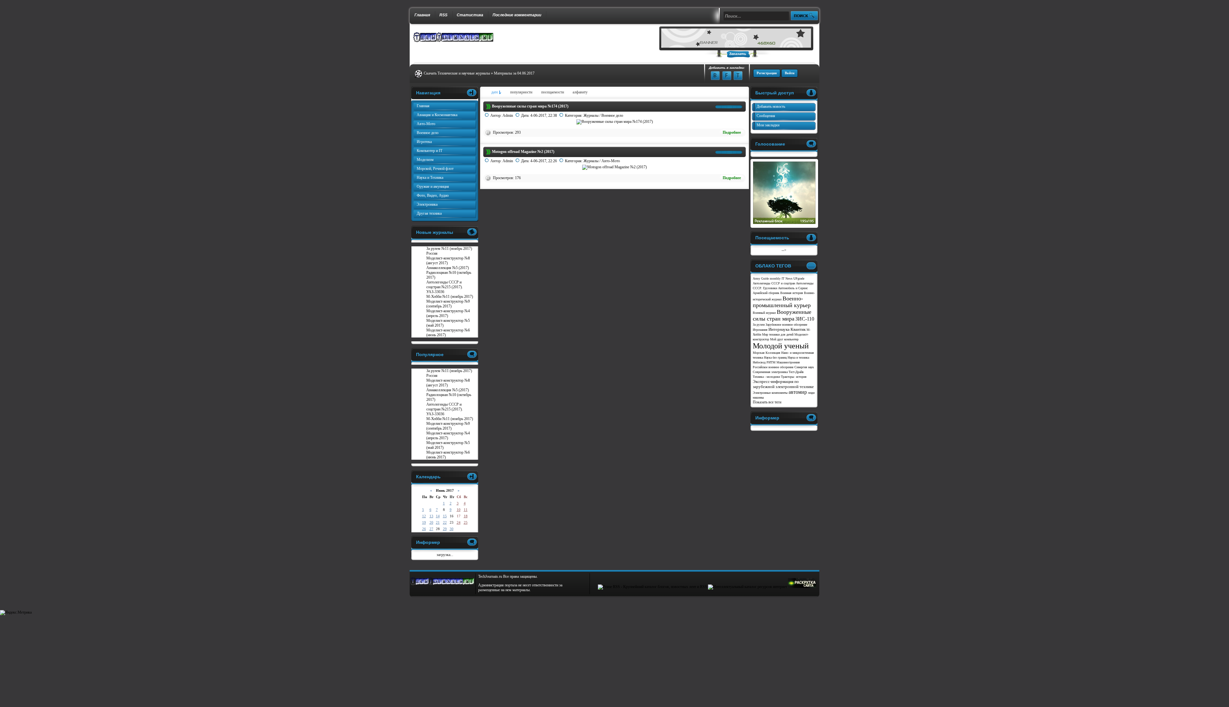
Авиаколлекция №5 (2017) (447, 268)
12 (424, 516)
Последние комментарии (517, 15)
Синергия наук (804, 367)
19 (424, 522)
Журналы (590, 115)
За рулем (759, 324)
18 (466, 516)
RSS (443, 15)
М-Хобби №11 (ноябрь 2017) (449, 296)
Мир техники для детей (777, 334)
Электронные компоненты (770, 392)
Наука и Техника (430, 177)
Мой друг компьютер (784, 339)
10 (459, 510)
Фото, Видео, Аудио (433, 195)
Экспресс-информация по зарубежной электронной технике (783, 384)
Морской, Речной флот (435, 168)
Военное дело (612, 115)
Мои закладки (768, 125)
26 (424, 529)
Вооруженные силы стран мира (782, 315)
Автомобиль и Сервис (793, 288)
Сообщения (766, 116)
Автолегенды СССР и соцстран (774, 283)
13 (431, 516)
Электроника (427, 204)
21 (438, 522)
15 (445, 516)
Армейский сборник (766, 293)
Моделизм (425, 159)
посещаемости (552, 92)
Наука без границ (775, 357)
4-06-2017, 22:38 (543, 115)
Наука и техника (798, 357)
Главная (422, 15)
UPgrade (798, 278)
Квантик (798, 329)
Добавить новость (771, 106)
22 (445, 522)
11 (466, 510)
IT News (787, 278)
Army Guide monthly (767, 278)
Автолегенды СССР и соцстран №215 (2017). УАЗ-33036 (444, 287)
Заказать (737, 54)
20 (431, 522)
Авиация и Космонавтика (437, 115)
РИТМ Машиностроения (783, 362)
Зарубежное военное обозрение (786, 324)
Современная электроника (770, 372)
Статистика (470, 15)
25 (466, 522)
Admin (507, 115)
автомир (798, 392)
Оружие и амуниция (433, 186)
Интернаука (779, 329)
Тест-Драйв (796, 372)
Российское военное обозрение (773, 367)
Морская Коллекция (766, 352)
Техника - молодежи (766, 376)
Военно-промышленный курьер (782, 301)
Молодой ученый (781, 346)
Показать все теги (767, 402)
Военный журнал (764, 312)
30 (452, 529)
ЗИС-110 (804, 319)
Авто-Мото (610, 161)
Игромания (760, 329)
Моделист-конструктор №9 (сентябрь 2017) (448, 303)
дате (494, 92)
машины (758, 397)
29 (445, 529)
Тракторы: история (794, 376)
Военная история (791, 293)
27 (431, 529)
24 (459, 522)
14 (438, 516)
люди (811, 392)
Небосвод (759, 362)
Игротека (424, 141)
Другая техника (429, 213)
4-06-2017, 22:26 (543, 161)
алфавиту (580, 92)
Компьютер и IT (429, 150)
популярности (521, 92)
